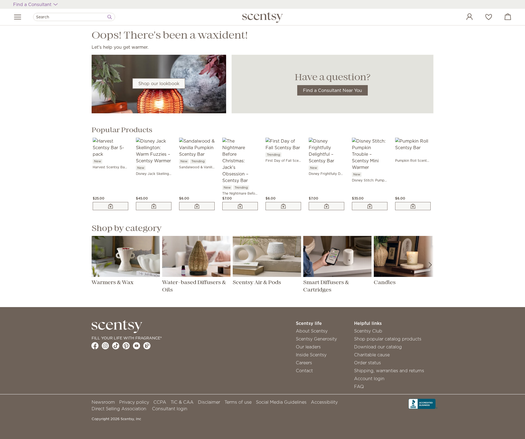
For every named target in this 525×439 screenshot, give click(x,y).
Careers (304, 363)
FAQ (359, 386)
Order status (367, 363)
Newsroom (103, 402)
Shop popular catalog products (387, 339)
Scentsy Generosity (316, 339)
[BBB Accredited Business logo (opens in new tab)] (423, 403)
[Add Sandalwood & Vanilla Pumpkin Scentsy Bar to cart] (197, 206)
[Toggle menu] (17, 17)
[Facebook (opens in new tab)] (95, 345)
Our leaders (308, 347)
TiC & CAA (182, 402)
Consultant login (169, 409)
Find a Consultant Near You (332, 90)
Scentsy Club (368, 331)
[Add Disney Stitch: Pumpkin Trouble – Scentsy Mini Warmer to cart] (369, 206)
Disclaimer (209, 402)
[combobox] (74, 17)
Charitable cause (372, 355)
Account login (369, 379)
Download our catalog (378, 347)
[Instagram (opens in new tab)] (105, 345)
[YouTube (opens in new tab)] (136, 345)
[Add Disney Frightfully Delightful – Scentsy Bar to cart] (326, 206)
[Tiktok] (115, 345)
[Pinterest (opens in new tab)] (126, 345)
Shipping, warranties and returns (389, 371)
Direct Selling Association (119, 409)
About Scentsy (312, 331)
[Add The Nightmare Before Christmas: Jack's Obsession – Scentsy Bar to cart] (240, 206)
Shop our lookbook (158, 83)
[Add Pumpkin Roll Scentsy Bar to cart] (413, 206)
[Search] (109, 17)
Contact (304, 371)
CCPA (159, 402)
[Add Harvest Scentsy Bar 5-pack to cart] (110, 206)
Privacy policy (134, 402)
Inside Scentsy (311, 355)
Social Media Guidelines (281, 402)
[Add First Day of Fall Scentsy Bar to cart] (283, 206)
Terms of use (238, 402)
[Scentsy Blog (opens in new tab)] (146, 345)
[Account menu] (464, 18)
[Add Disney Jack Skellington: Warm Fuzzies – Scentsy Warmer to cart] (153, 206)
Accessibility (324, 402)
